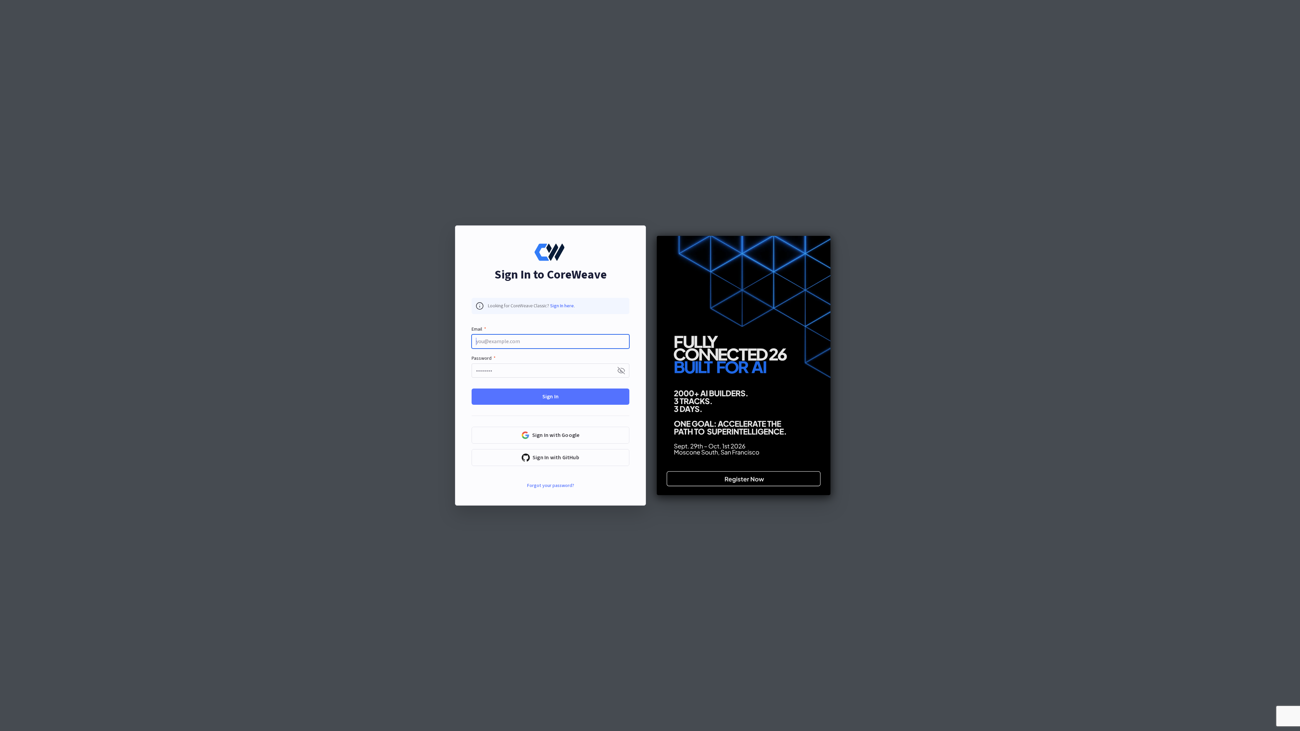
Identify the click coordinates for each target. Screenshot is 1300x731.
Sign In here (562, 306)
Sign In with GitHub (556, 457)
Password (482, 358)
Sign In (550, 396)
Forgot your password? (550, 485)
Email (477, 329)
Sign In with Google (556, 435)
